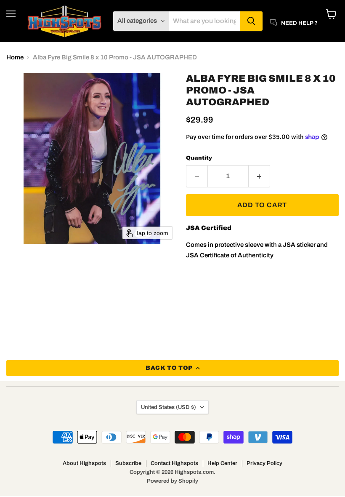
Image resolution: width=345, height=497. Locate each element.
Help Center (222, 463)
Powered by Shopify (172, 481)
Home (15, 57)
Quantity (199, 158)
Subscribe (128, 463)
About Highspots (84, 463)
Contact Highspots (174, 463)
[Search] (251, 21)
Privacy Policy (264, 463)
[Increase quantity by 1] (259, 176)
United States (168, 407)
